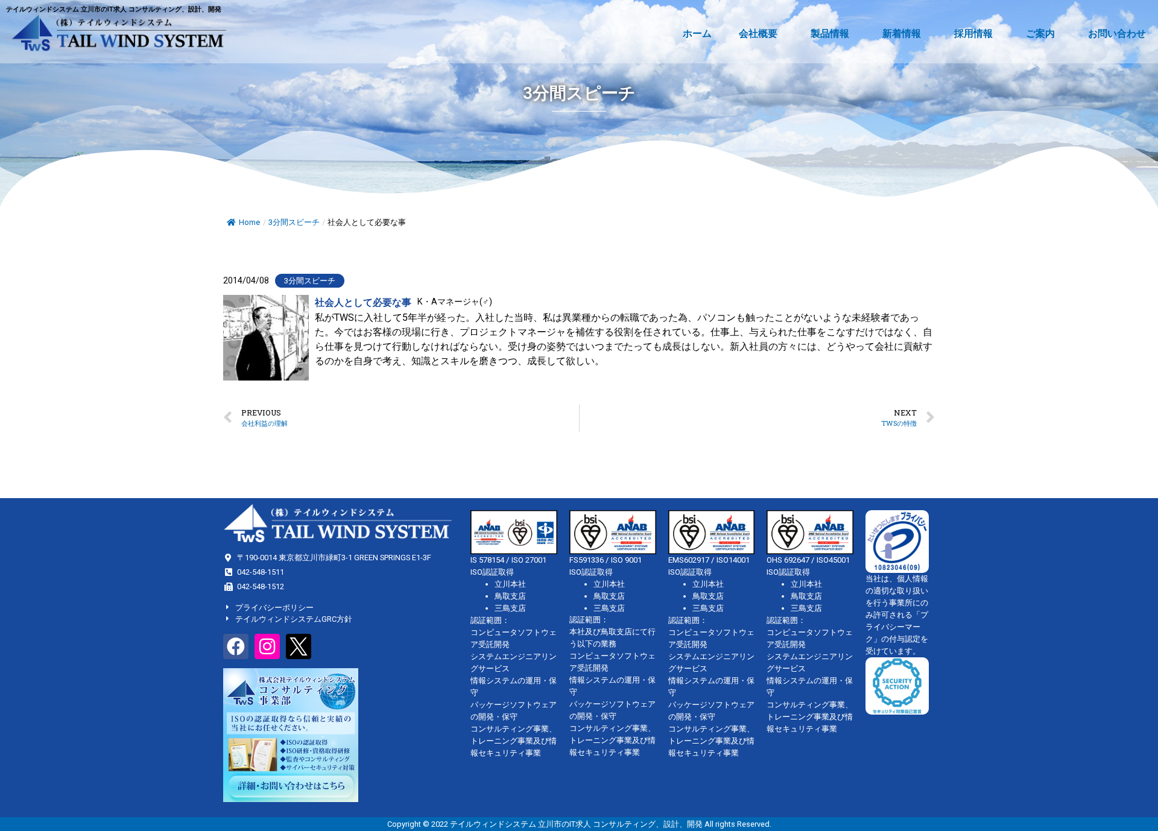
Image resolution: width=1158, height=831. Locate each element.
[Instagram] (267, 646)
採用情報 (973, 33)
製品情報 (830, 33)
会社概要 (758, 33)
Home (249, 222)
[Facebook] (235, 646)
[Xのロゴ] (298, 646)
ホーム (697, 33)
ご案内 (1040, 33)
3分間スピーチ (294, 222)
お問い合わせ (1117, 33)
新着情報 (901, 33)
